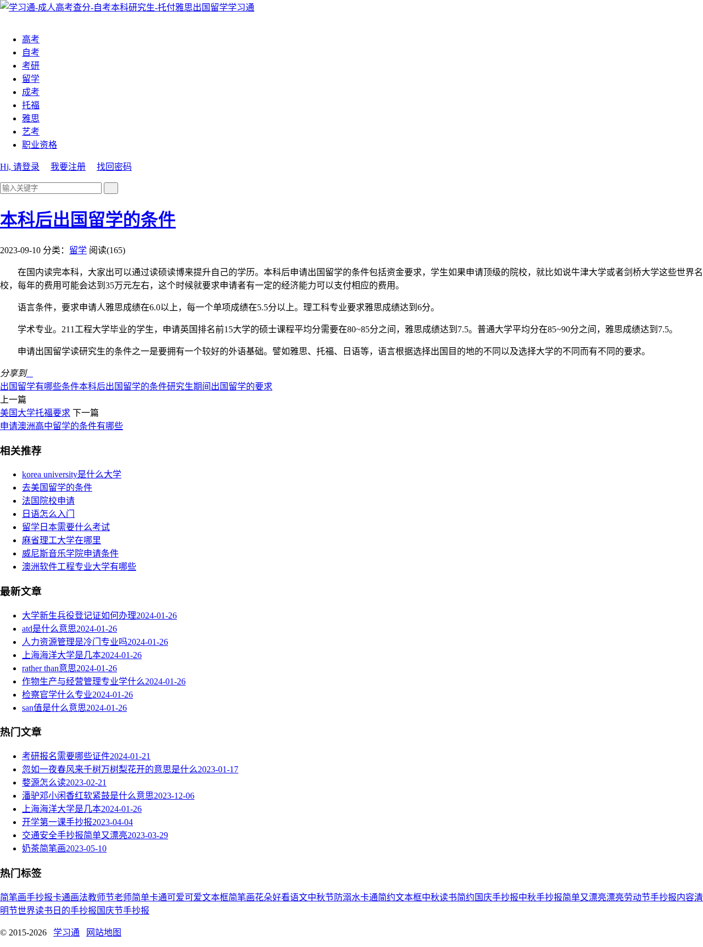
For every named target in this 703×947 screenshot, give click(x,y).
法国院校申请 (48, 500)
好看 (281, 897)
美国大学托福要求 (35, 412)
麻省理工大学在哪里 (61, 540)
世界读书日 (40, 910)
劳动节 (637, 897)
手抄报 (39, 897)
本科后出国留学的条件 (88, 220)
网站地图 (103, 932)
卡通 (61, 897)
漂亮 (615, 897)
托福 (31, 105)
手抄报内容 (672, 897)
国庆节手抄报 (123, 910)
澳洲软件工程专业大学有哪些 (79, 566)
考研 (31, 65)
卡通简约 (377, 897)
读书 (448, 897)
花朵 (263, 897)
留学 (31, 78)
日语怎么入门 (48, 514)
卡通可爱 (167, 897)
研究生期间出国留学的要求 (219, 386)
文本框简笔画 (228, 897)
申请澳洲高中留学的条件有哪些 (61, 426)
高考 (31, 39)
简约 (466, 897)
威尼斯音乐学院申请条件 (70, 553)
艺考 (31, 131)
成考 (31, 92)
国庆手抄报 (496, 897)
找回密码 (114, 166)
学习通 (241, 7)
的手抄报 (79, 910)
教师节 (101, 897)
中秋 (430, 897)
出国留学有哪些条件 (39, 386)
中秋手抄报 (540, 897)
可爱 (193, 897)
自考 (31, 52)
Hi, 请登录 (20, 166)
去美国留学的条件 (57, 487)
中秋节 (321, 897)
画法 (79, 897)
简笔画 (13, 897)
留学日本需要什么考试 (66, 527)
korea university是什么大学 (71, 474)
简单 (140, 897)
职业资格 (39, 144)
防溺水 (347, 897)
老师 (123, 897)
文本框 (408, 897)
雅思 (31, 118)
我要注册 (68, 166)
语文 (299, 897)
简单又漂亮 (584, 897)
